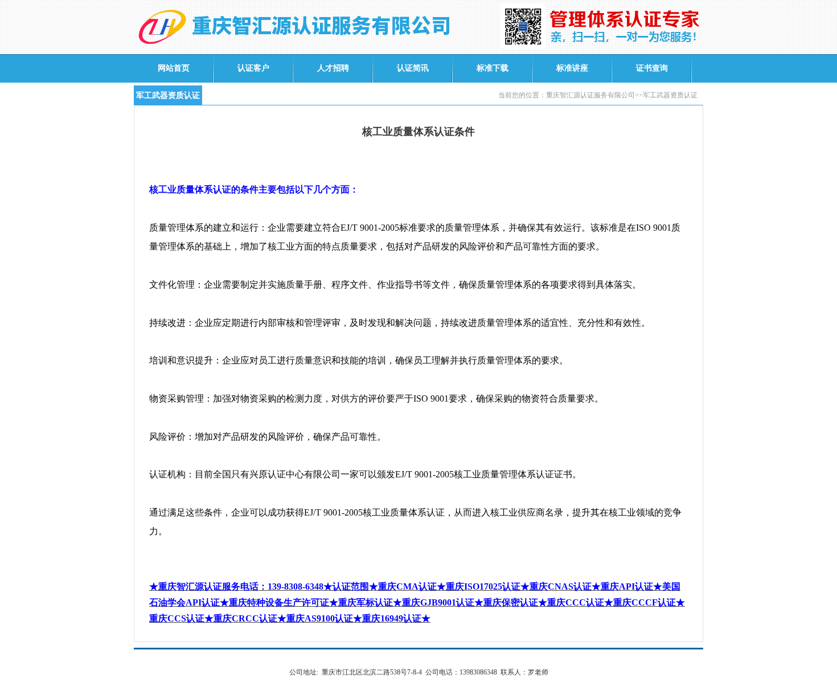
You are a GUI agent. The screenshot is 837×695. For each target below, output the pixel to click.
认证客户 (253, 68)
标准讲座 (572, 68)
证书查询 (652, 68)
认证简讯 (413, 68)
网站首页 (174, 68)
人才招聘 (333, 68)
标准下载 (492, 68)
